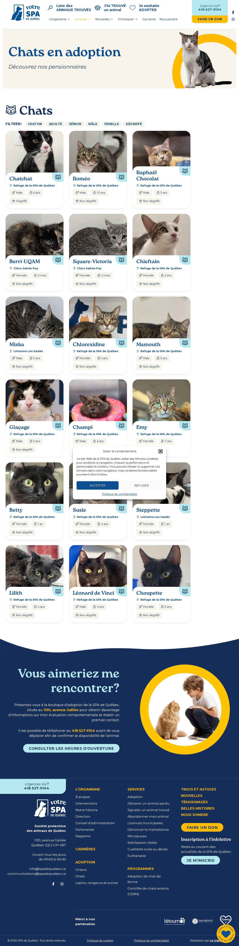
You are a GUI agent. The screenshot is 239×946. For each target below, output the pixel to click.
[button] (160, 451)
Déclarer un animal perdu (149, 803)
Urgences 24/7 (36, 786)
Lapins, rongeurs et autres (96, 883)
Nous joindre (168, 19)
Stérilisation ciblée (142, 843)
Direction (82, 816)
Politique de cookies (100, 940)
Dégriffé (134, 124)
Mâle (92, 124)
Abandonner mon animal (148, 816)
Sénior (75, 124)
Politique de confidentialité (119, 494)
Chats (80, 876)
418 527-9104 (83, 731)
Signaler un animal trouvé (148, 810)
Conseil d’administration (95, 823)
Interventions (86, 803)
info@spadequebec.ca (47, 869)
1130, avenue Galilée (61, 710)
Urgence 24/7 (209, 7)
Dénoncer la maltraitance (148, 829)
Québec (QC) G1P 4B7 (48, 845)
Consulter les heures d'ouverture (71, 748)
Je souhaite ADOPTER (149, 8)
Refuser (141, 485)
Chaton (35, 124)
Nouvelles (102, 19)
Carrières (149, 19)
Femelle (111, 124)
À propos (82, 797)
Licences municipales (145, 823)
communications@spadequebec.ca (36, 874)
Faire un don (202, 827)
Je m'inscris (200, 860)
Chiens (81, 870)
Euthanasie (137, 856)
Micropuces (137, 836)
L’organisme (57, 19)
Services (81, 19)
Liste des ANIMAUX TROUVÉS (73, 8)
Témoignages (194, 802)
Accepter (98, 485)
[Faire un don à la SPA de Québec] (226, 934)
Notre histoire (86, 810)
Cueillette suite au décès (148, 849)
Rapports (82, 836)
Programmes (141, 869)
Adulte (55, 124)
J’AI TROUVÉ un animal (115, 8)
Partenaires (84, 829)
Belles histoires (198, 808)
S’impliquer (126, 19)
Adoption (85, 862)
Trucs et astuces (198, 789)
